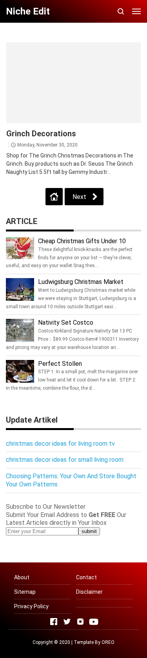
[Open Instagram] (80, 621)
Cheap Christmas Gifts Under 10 (82, 241)
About (21, 577)
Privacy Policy (31, 606)
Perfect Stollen (60, 363)
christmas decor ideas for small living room (64, 459)
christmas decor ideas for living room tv (60, 443)
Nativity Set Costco (65, 322)
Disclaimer (89, 592)
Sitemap (25, 592)
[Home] (54, 196)
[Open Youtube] (93, 621)
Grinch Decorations (41, 133)
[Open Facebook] (53, 621)
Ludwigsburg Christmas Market (80, 282)
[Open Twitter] (67, 621)
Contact (86, 577)
